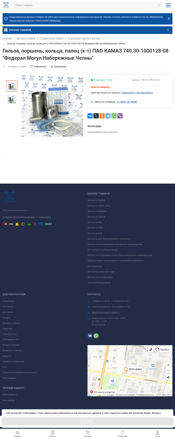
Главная (7, 38)
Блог (5, 367)
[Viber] (120, 115)
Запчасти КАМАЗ (25, 38)
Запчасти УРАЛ (95, 227)
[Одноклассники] (102, 115)
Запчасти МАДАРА (97, 211)
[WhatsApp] (114, 115)
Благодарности (10, 339)
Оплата (6, 317)
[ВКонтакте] (90, 115)
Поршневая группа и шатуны (84, 38)
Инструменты (95, 266)
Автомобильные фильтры (101, 271)
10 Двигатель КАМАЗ (52, 38)
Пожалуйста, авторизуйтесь (137, 92)
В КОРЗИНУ (87, 421)
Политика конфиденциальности (20, 372)
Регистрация (9, 378)
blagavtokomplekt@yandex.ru (106, 312)
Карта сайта (45, 217)
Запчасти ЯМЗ (95, 233)
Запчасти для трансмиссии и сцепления (109, 239)
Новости (7, 356)
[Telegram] (108, 115)
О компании (9, 301)
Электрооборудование (99, 282)
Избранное (40, 66)
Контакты (8, 306)
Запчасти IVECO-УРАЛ (99, 206)
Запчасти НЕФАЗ (96, 216)
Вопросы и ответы (12, 350)
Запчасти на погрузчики (100, 277)
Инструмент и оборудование (102, 249)
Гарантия (7, 328)
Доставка (7, 312)
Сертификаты (10, 334)
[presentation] (29, 106)
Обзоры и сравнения (13, 361)
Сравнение (60, 66)
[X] (96, 115)
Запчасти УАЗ (95, 222)
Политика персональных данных (19, 217)
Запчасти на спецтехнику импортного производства (115, 244)
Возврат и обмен (11, 323)
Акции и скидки (11, 345)
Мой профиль (10, 394)
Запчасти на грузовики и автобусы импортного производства (120, 255)
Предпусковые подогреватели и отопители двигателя (115, 260)
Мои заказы (9, 400)
